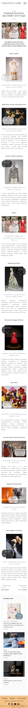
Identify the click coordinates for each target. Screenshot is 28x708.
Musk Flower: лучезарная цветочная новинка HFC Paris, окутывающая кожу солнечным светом (13, 625)
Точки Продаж (21, 698)
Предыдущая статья (6, 586)
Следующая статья (23, 586)
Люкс (5, 650)
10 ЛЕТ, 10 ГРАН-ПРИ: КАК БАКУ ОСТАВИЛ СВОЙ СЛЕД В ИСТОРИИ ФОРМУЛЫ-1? (13, 653)
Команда (4, 698)
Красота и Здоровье (10, 621)
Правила (12, 698)
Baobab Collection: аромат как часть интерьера (13, 681)
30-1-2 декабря (22, 589)
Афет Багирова (5, 589)
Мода (14, 11)
